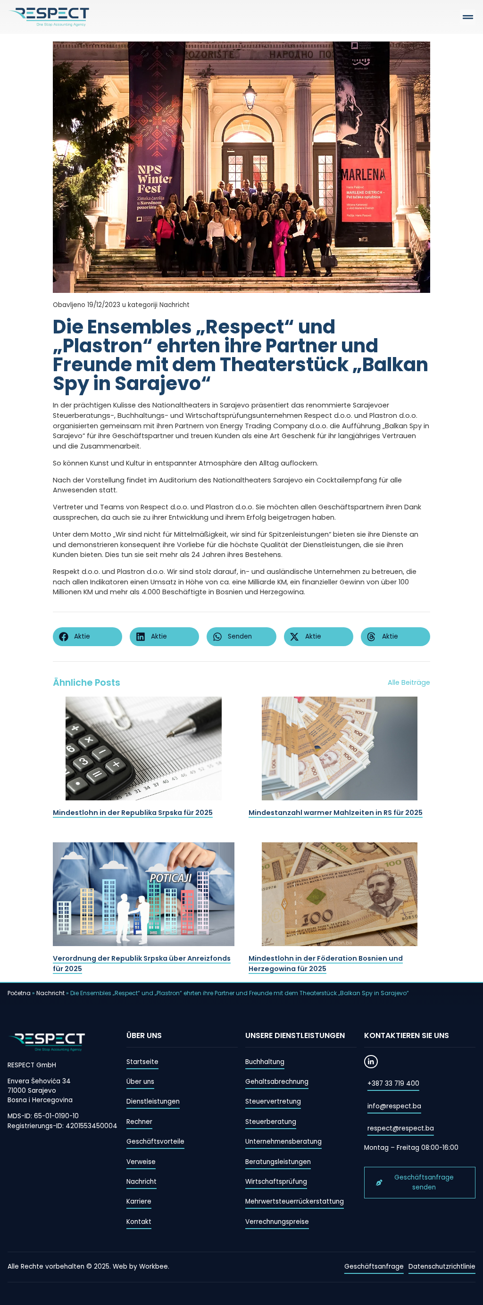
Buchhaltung (264, 1061)
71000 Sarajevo (32, 1090)
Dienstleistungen (153, 1101)
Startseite (142, 1061)
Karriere (138, 1201)
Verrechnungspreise (277, 1221)
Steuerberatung (270, 1121)
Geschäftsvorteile (155, 1141)
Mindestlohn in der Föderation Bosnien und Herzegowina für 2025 (326, 963)
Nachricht (50, 993)
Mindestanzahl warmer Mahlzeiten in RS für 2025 (336, 812)
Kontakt (138, 1221)
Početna (19, 993)
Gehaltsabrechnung (276, 1081)
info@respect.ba (394, 1106)
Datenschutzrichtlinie (441, 1266)
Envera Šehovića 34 (39, 1081)
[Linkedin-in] (371, 1062)
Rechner (139, 1121)
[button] (467, 17)
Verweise (141, 1161)
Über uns (140, 1081)
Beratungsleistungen (278, 1161)
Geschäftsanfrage (374, 1266)
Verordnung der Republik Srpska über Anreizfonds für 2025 (142, 963)
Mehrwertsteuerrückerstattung (294, 1201)
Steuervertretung (273, 1101)
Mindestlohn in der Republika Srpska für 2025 (133, 812)
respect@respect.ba (400, 1128)
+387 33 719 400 (393, 1083)
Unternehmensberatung (283, 1141)
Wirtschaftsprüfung (276, 1181)
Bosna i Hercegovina (40, 1100)
